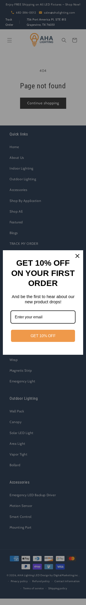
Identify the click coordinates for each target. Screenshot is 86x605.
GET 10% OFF (43, 336)
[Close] (77, 256)
